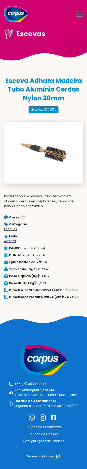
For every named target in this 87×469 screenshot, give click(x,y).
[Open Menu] (79, 14)
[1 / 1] (43, 152)
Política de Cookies (44, 434)
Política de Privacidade (43, 427)
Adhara (10, 241)
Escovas (10, 229)
